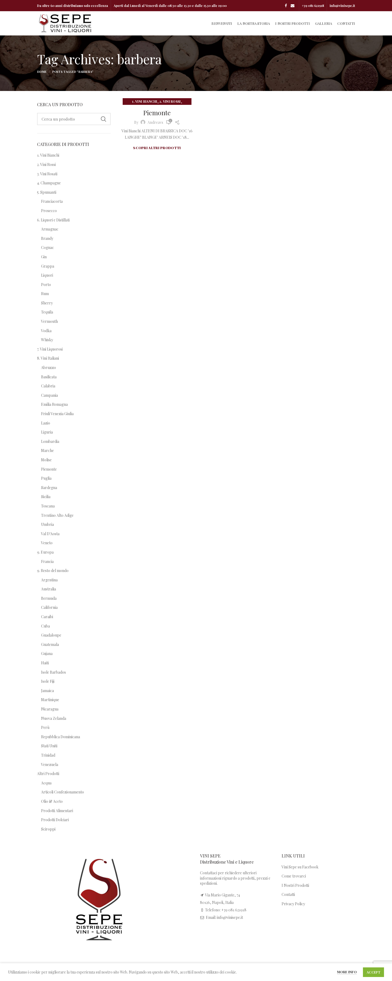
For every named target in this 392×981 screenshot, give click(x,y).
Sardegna (49, 487)
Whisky (47, 339)
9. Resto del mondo (53, 570)
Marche (47, 450)
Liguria (47, 432)
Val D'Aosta (50, 533)
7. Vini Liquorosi (50, 349)
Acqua (46, 782)
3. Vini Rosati (47, 173)
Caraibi (47, 616)
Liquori (47, 275)
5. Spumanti (46, 192)
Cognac (47, 247)
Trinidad (48, 755)
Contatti (288, 894)
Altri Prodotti (48, 773)
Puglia (46, 478)
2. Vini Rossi (170, 101)
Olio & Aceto (52, 801)
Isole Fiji (47, 681)
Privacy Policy (293, 903)
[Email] (292, 5)
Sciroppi (48, 829)
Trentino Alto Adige (57, 515)
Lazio (45, 423)
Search (103, 119)
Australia (48, 588)
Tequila (47, 312)
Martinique (50, 699)
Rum (45, 293)
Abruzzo (48, 367)
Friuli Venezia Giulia (57, 413)
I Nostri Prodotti (295, 885)
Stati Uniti (49, 745)
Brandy (47, 238)
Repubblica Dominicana (60, 736)
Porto (46, 284)
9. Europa (45, 552)
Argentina (49, 579)
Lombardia (50, 441)
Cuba (45, 626)
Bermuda (49, 598)
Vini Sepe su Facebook (300, 866)
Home (42, 72)
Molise (46, 459)
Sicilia (45, 496)
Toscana (48, 506)
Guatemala (50, 644)
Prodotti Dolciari (55, 819)
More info (347, 972)
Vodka (46, 330)
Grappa (47, 266)
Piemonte (157, 112)
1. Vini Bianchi (144, 101)
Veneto (47, 542)
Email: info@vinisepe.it (224, 917)
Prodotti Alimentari (57, 810)
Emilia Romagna (54, 404)
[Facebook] (286, 5)
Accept (373, 972)
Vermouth (49, 321)
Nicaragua (49, 709)
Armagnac (49, 229)
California (49, 607)
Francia (47, 561)
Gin (44, 256)
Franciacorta (52, 201)
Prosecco (49, 210)
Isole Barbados (53, 672)
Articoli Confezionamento (62, 792)
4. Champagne (49, 182)
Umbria (47, 524)
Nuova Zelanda (53, 718)
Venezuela (49, 764)
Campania (49, 395)
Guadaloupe (51, 635)
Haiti (45, 662)
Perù (45, 727)
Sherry (47, 302)
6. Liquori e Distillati (53, 220)
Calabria (48, 385)
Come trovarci (294, 876)
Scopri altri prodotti (157, 147)
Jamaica (47, 690)
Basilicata (49, 376)
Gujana (47, 653)
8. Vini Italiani (48, 358)
